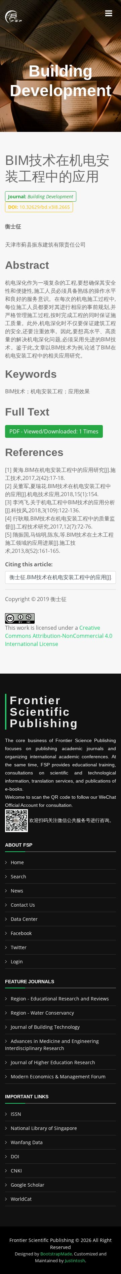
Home (17, 862)
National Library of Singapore (44, 1128)
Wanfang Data (27, 1142)
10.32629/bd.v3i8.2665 (39, 207)
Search (18, 876)
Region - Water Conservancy (42, 1013)
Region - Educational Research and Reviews (60, 998)
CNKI (16, 1170)
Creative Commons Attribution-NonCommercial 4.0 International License (58, 636)
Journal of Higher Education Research (53, 1062)
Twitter (19, 947)
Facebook (21, 933)
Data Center (24, 919)
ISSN (16, 1114)
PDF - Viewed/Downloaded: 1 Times (53, 431)
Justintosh (75, 1260)
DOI (15, 1156)
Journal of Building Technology (45, 1027)
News (17, 890)
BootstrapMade (56, 1254)
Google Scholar (27, 1185)
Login (17, 961)
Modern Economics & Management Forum (58, 1076)
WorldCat (21, 1199)
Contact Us (23, 905)
